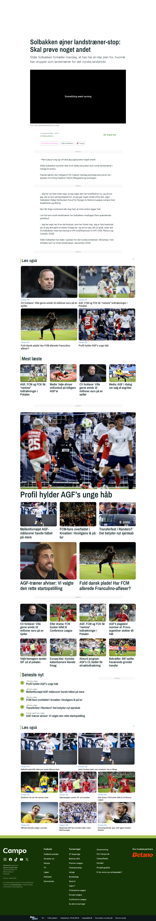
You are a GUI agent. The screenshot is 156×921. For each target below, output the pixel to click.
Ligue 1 (72, 886)
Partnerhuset (16, 885)
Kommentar (49, 881)
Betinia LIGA (74, 858)
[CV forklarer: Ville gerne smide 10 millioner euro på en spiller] (92, 373)
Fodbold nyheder (51, 854)
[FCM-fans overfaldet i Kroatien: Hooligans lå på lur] (78, 514)
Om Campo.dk (103, 854)
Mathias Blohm (47, 136)
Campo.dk (6, 865)
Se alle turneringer (77, 904)
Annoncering (102, 849)
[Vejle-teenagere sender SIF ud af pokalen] (33, 647)
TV (45, 868)
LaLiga (71, 872)
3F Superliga (74, 854)
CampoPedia (102, 858)
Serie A (72, 881)
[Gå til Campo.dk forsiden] (14, 854)
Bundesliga (73, 877)
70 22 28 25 (74, 918)
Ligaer (46, 872)
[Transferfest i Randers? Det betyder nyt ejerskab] (117, 514)
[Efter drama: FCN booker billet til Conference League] (63, 613)
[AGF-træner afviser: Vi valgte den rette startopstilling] (48, 561)
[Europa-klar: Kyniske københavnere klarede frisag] (63, 647)
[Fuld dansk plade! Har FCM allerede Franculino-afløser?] (107, 561)
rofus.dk (109, 918)
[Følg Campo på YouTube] (21, 859)
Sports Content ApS (10, 867)
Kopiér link (111, 135)
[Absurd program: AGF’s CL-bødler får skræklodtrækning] (92, 647)
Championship (75, 868)
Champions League (77, 890)
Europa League (75, 895)
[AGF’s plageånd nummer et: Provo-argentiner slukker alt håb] (122, 613)
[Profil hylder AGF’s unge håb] (78, 450)
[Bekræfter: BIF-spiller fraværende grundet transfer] (122, 647)
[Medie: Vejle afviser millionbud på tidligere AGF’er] (63, 373)
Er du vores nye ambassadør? (109, 872)
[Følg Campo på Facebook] (10, 859)
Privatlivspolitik (103, 868)
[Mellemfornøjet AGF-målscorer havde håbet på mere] (38, 514)
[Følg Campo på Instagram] (5, 859)
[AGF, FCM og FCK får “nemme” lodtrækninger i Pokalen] (33, 373)
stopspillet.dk (87, 918)
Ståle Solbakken (67, 143)
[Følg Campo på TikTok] (16, 859)
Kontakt (100, 863)
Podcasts (48, 877)
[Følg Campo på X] (27, 859)
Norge (81, 143)
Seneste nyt (49, 858)
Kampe (47, 863)
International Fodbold (49, 143)
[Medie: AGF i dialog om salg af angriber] (122, 373)
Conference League (77, 899)
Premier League (76, 863)
